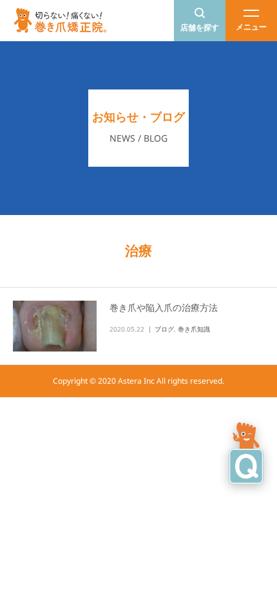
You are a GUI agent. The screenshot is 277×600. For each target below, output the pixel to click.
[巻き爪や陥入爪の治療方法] (55, 326)
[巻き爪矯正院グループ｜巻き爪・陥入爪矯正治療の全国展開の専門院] (60, 20)
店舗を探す (199, 27)
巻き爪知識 (194, 328)
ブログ (164, 328)
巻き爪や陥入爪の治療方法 (164, 307)
